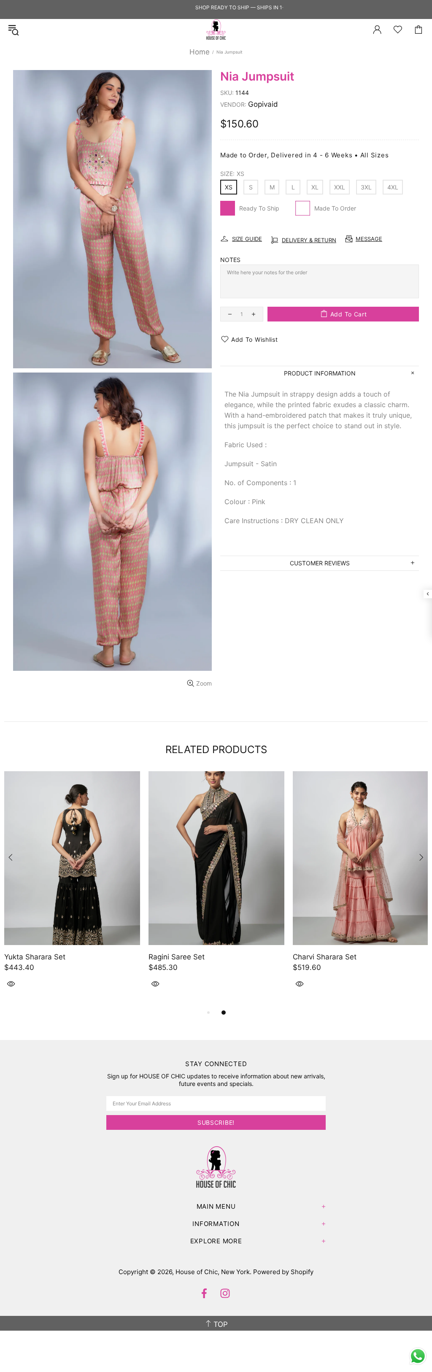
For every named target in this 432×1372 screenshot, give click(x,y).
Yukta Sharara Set (34, 957)
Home (199, 52)
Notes (230, 259)
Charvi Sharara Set (324, 957)
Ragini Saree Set (176, 957)
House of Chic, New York (216, 30)
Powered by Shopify (283, 1272)
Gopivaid (263, 104)
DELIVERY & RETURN (309, 240)
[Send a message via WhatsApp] (418, 1356)
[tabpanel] (72, 889)
